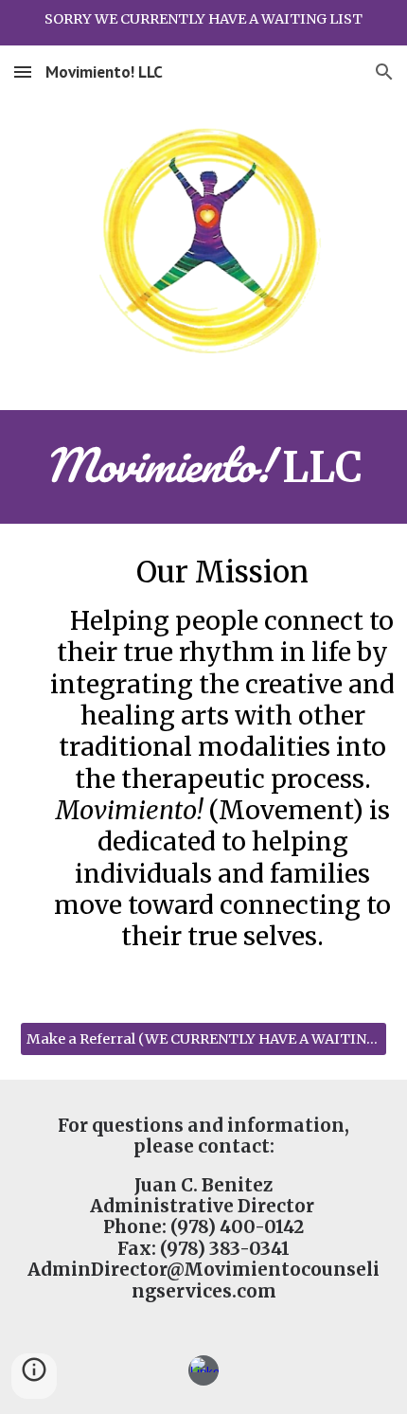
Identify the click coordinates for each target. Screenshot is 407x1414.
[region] (203, 22)
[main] (204, 467)
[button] (22, 71)
